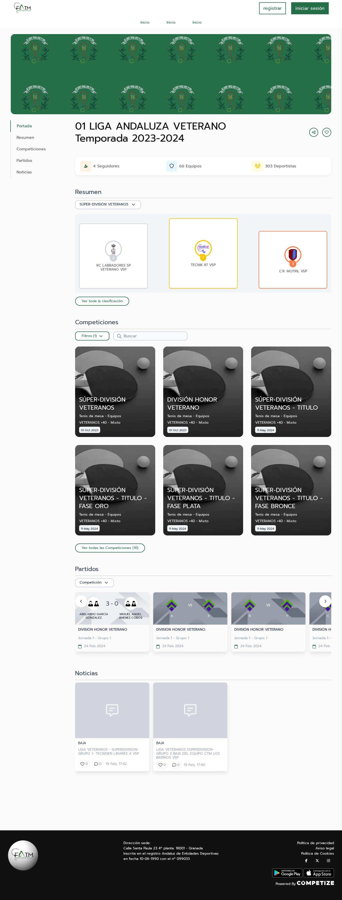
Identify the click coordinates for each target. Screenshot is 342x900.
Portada (24, 126)
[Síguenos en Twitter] (317, 860)
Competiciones (31, 149)
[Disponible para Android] (287, 876)
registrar (272, 8)
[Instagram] (328, 860)
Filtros (87, 336)
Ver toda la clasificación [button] (102, 301)
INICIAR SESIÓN (309, 8)
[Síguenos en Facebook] (306, 860)
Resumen (25, 138)
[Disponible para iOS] (319, 876)
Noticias (24, 172)
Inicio (144, 22)
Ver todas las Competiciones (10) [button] (110, 547)
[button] (326, 132)
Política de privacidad (315, 843)
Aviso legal (324, 848)
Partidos (24, 161)
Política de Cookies (317, 853)
